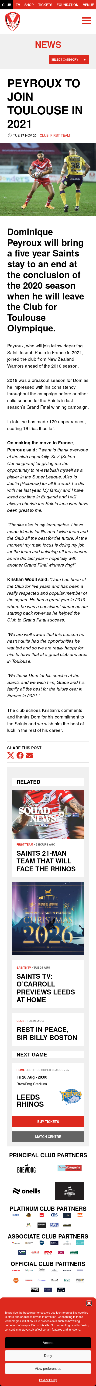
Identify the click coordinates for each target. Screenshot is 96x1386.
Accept (48, 1343)
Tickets (45, 4)
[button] (89, 1303)
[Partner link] (26, 1168)
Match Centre (48, 1136)
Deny (48, 1356)
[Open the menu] (86, 21)
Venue (88, 4)
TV (18, 4)
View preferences (48, 1368)
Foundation (67, 4)
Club (6, 4)
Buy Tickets (48, 1121)
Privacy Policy (48, 1380)
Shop (29, 4)
